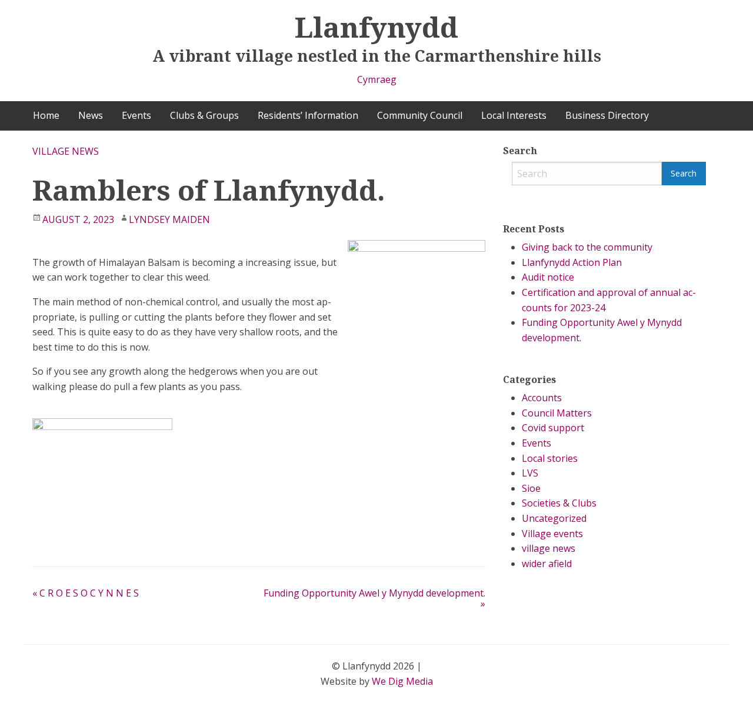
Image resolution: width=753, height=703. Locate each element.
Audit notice (548, 277)
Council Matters (557, 413)
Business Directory (607, 115)
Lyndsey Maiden (169, 219)
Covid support (553, 427)
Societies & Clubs (559, 503)
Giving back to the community (587, 247)
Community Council (419, 115)
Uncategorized (554, 518)
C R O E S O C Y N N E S (85, 593)
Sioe (531, 488)
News (90, 115)
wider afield (547, 563)
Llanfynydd (376, 27)
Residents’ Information (308, 115)
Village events (552, 533)
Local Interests (514, 115)
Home (46, 115)
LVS (530, 473)
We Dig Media (402, 681)
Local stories (550, 458)
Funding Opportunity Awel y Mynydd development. (374, 598)
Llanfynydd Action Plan (572, 262)
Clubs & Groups (204, 115)
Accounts (542, 397)
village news (65, 151)
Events (136, 115)
